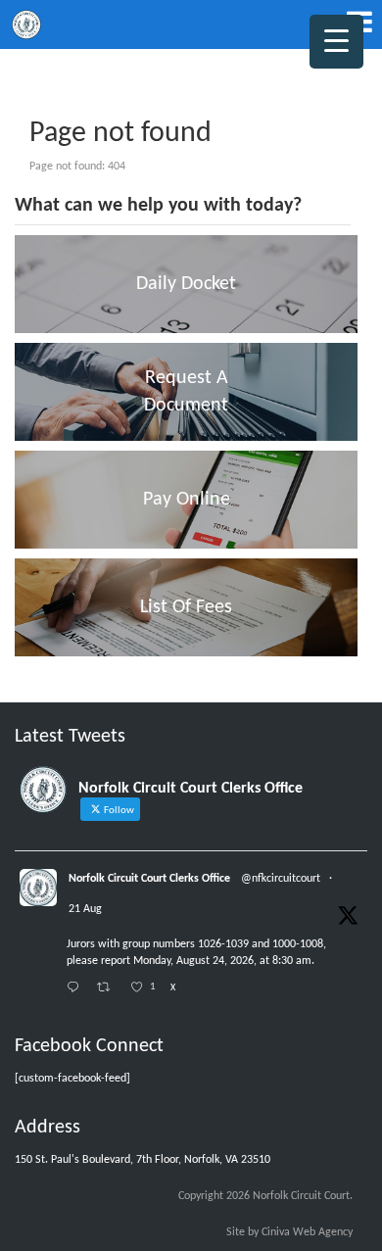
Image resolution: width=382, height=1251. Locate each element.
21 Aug (85, 909)
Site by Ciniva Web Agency (289, 1232)
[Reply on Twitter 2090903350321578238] (77, 989)
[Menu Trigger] (336, 42)
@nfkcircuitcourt (280, 879)
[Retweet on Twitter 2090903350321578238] (108, 989)
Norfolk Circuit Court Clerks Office (149, 879)
